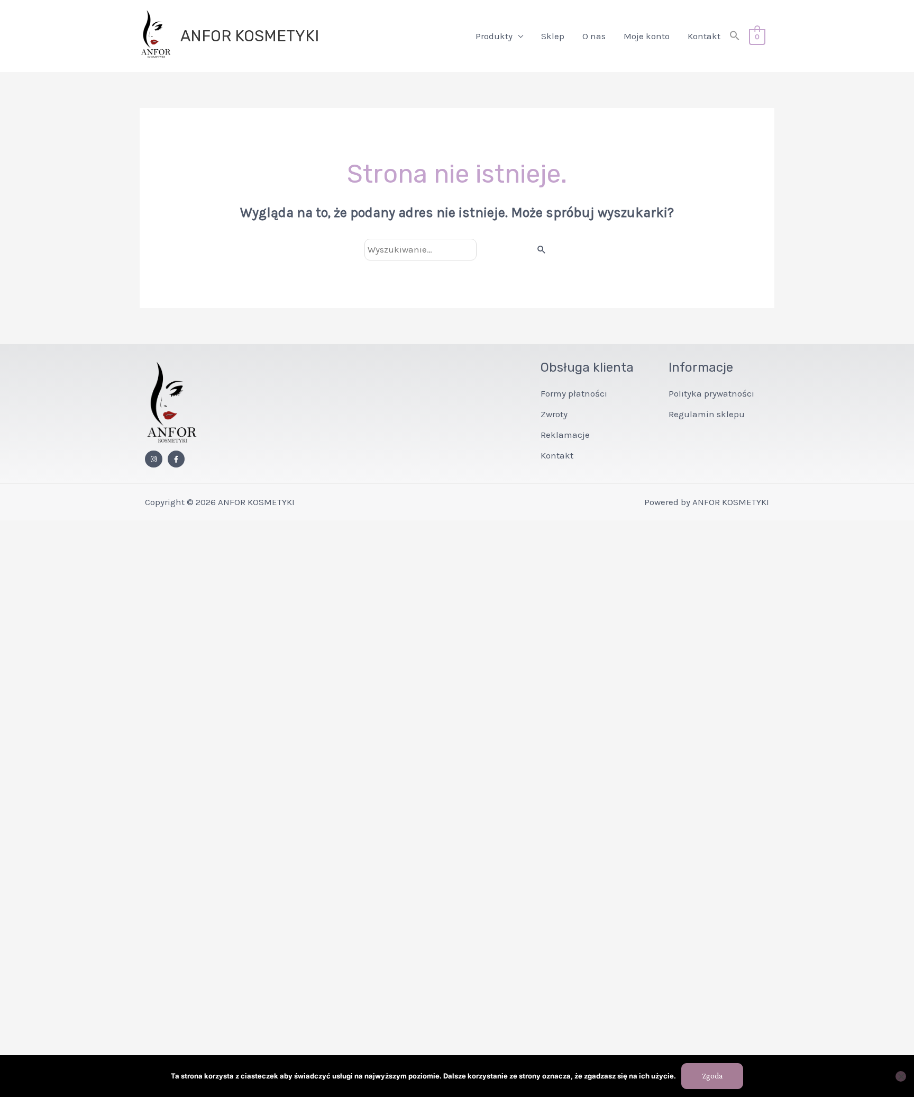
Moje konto (647, 36)
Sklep (552, 36)
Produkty (494, 36)
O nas (594, 36)
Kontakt (704, 36)
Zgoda (712, 1076)
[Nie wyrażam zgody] (900, 1076)
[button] (734, 36)
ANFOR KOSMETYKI (249, 36)
